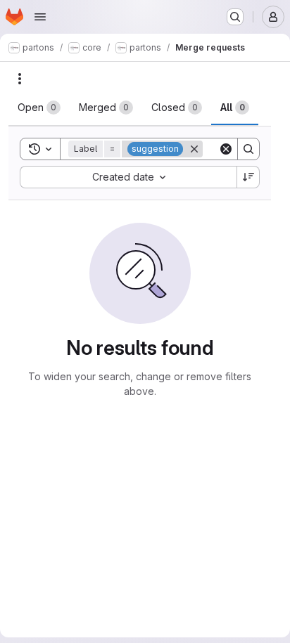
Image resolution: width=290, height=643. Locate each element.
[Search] (248, 149)
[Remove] (194, 149)
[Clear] (226, 149)
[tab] (39, 107)
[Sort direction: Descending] (248, 177)
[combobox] (128, 177)
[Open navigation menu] (40, 17)
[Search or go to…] (235, 16)
